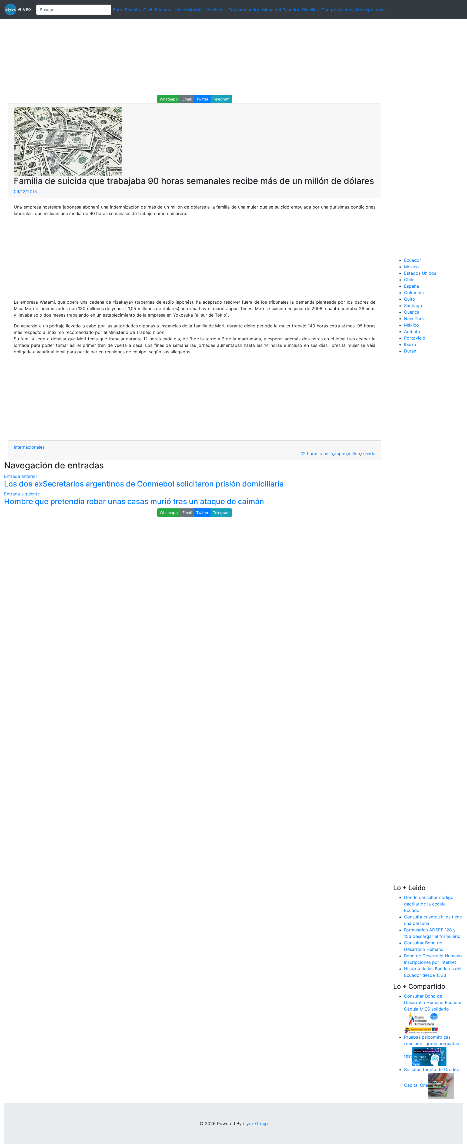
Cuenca (411, 312)
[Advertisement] (162, 57)
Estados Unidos (420, 273)
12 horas (309, 453)
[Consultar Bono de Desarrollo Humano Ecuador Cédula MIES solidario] (421, 1022)
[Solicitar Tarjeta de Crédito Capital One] (441, 1085)
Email (187, 99)
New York (414, 318)
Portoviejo (414, 338)
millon (354, 453)
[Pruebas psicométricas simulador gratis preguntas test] (429, 1056)
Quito (409, 299)
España (411, 286)
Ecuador (163, 9)
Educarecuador (243, 9)
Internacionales (29, 447)
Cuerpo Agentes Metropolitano (353, 9)
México (411, 266)
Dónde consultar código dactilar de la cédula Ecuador (428, 904)
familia (326, 453)
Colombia (414, 292)
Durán (410, 351)
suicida (368, 453)
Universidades (189, 9)
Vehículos (216, 9)
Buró (117, 9)
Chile (409, 279)
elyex (24, 9)
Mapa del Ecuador (280, 9)
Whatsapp (169, 99)
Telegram (221, 99)
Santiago (413, 305)
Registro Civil (138, 9)
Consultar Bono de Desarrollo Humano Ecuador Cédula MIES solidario (433, 1002)
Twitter (202, 99)
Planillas (310, 9)
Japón (340, 453)
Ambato (412, 331)
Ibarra (410, 344)
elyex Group (255, 1123)
